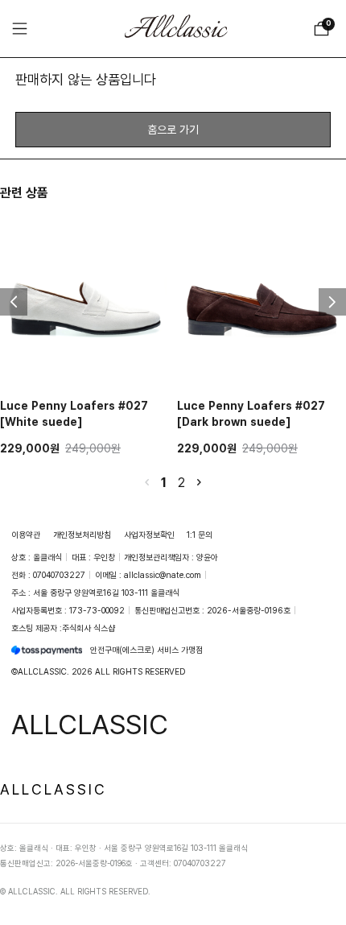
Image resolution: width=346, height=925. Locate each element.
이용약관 (25, 534)
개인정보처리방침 (82, 534)
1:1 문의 (199, 534)
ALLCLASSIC (53, 789)
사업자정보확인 (149, 534)
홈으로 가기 (173, 129)
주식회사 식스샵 (88, 628)
